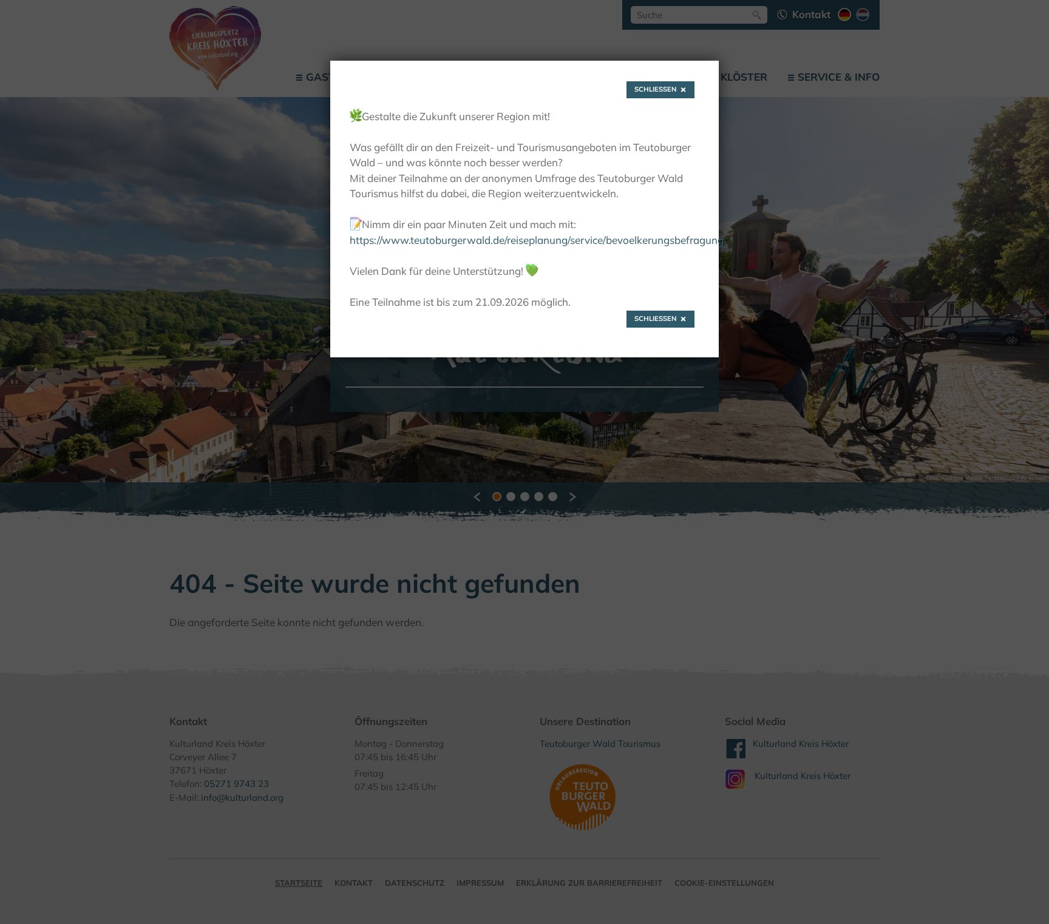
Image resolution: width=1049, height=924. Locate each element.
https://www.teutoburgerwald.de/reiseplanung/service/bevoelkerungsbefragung (537, 240)
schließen (655, 89)
